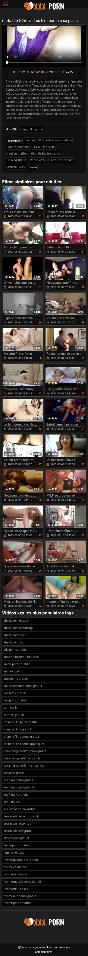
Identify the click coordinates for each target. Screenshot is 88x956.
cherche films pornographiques (23, 744)
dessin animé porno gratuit (21, 816)
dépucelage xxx (13, 773)
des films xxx (11, 802)
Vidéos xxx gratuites (33, 947)
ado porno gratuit (15, 649)
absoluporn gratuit (15, 620)
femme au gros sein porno (20, 860)
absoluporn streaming (18, 628)
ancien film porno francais (20, 657)
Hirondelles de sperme (45, 153)
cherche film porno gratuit (20, 722)
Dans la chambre (17, 147)
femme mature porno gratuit (22, 881)
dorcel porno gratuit (16, 845)
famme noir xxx (13, 852)
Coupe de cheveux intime (55, 140)
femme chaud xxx (15, 867)
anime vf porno (13, 671)
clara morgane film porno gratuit (24, 751)
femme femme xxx (15, 874)
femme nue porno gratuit (19, 896)
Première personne (61, 160)
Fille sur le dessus (43, 147)
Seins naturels (15, 166)
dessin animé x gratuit (17, 831)
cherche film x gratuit (17, 729)
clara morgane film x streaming (23, 765)
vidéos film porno (31, 129)
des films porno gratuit (18, 780)
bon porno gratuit (15, 700)
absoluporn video (14, 635)
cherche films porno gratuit (21, 736)
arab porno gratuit (15, 678)
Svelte (33, 167)
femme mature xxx (15, 889)
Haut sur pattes (16, 153)
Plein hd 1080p (16, 160)
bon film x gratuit (14, 693)
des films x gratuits (15, 794)
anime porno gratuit (16, 664)
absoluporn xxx (13, 642)
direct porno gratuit (16, 838)
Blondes (30, 140)
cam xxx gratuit (13, 715)
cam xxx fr (10, 707)
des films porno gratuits (19, 787)
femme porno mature (17, 903)
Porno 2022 (37, 160)
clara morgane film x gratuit (21, 758)
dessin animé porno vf (17, 823)
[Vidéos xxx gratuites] (44, 9)
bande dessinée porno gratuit (22, 686)
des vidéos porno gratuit (19, 809)
